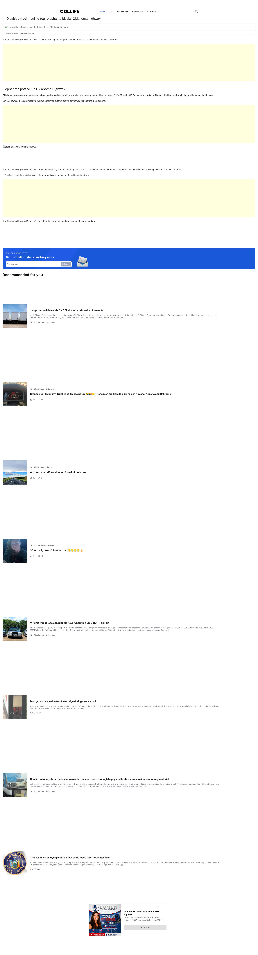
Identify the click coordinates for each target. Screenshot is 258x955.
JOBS (111, 11)
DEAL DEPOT (153, 11)
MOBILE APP (122, 11)
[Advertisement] (83, 62)
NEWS (102, 11)
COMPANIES (137, 11)
